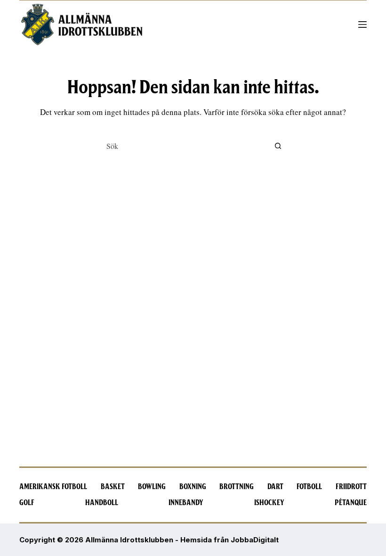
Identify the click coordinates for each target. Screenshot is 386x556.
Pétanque (351, 503)
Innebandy (186, 503)
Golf (26, 503)
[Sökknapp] (278, 146)
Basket (113, 486)
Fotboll (309, 486)
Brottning (236, 486)
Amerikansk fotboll (53, 486)
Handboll (101, 503)
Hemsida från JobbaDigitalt (229, 539)
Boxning (192, 486)
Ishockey (269, 503)
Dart (275, 486)
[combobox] (184, 145)
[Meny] (362, 24)
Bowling (152, 486)
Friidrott (351, 486)
